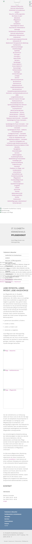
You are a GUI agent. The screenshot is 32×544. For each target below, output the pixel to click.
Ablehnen (10, 280)
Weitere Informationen (6, 281)
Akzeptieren (3, 280)
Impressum (17, 281)
